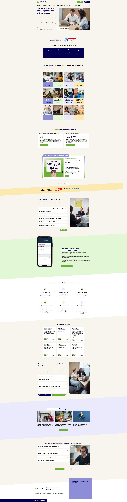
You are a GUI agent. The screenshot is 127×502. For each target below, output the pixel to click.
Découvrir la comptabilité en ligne (45, 394)
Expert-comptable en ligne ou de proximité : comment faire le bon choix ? (45, 425)
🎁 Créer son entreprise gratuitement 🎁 (46, 22)
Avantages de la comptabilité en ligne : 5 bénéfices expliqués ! (63, 425)
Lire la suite (53, 339)
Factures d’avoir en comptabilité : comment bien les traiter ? (80, 425)
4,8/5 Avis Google (63, 28)
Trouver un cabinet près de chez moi (59, 394)
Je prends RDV (80, 1)
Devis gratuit (87, 1)
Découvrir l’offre (48, 85)
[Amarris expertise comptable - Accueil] (39, 488)
